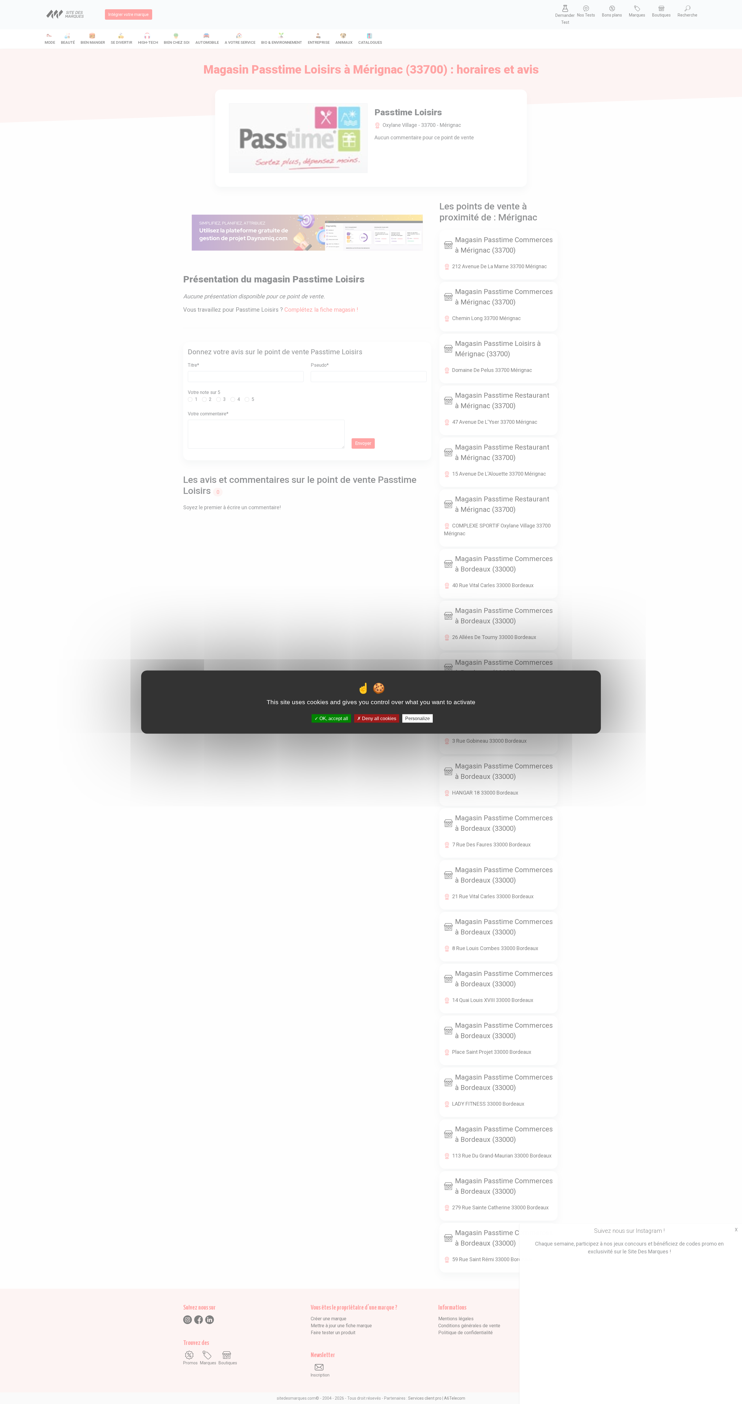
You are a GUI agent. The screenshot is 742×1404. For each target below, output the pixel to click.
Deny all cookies (378, 718)
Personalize (417, 718)
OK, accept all (333, 718)
